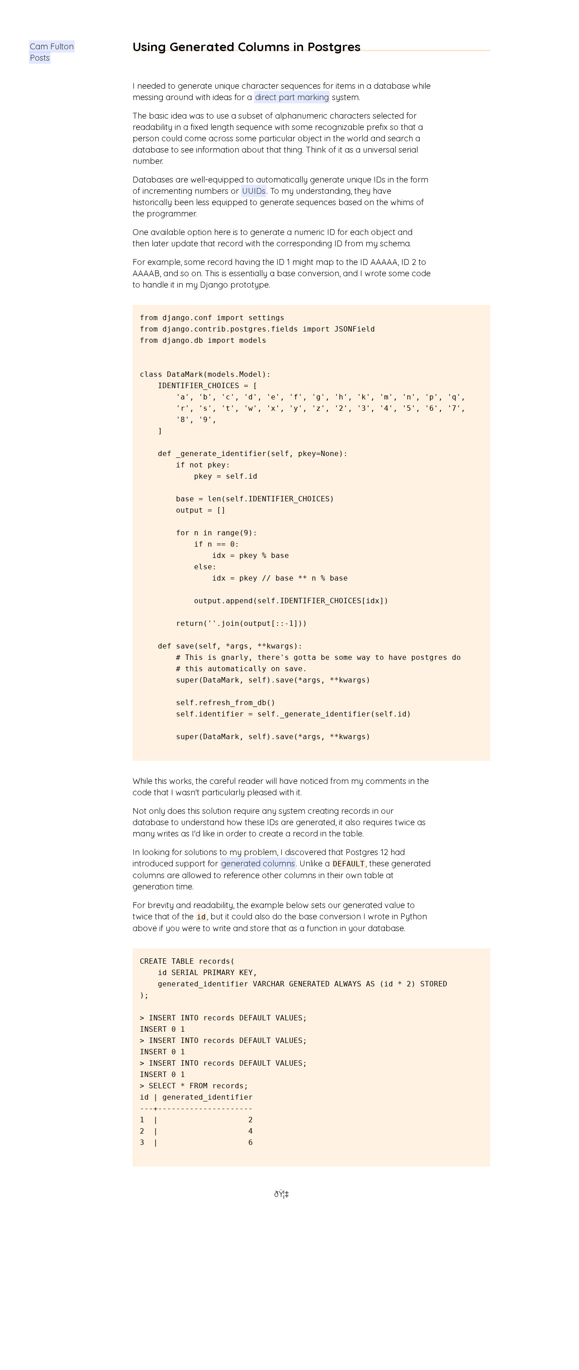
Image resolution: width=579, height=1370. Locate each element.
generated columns (258, 863)
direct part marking (292, 97)
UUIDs (254, 191)
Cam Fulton (52, 46)
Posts (40, 58)
